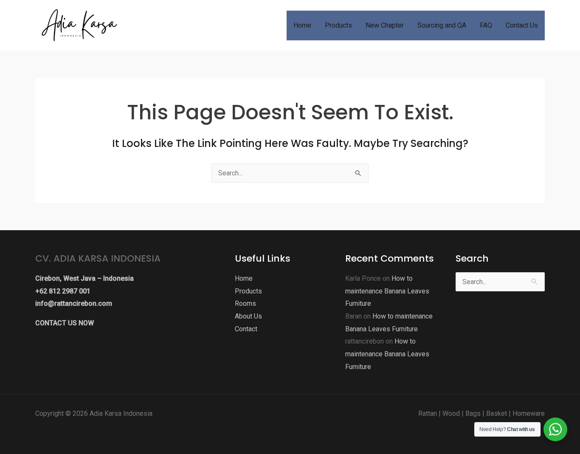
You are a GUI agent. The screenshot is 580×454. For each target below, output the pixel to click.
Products (248, 291)
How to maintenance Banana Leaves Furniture (387, 290)
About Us (248, 316)
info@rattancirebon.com (73, 303)
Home (244, 278)
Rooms (245, 303)
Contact (246, 329)
